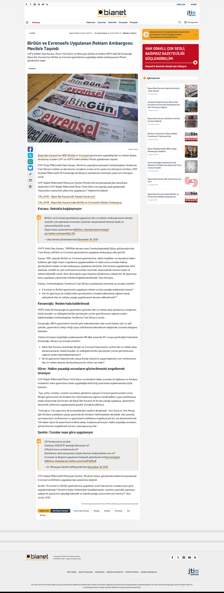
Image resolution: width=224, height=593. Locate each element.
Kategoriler (193, 22)
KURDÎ (194, 4)
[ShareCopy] (30, 174)
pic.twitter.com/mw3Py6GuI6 (80, 460)
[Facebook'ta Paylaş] (30, 149)
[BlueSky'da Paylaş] (30, 168)
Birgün (107, 511)
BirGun (43, 515)
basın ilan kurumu (81, 511)
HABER (32, 33)
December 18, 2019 (88, 239)
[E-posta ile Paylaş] (30, 180)
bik (128, 511)
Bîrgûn (97, 511)
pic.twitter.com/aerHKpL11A (59, 233)
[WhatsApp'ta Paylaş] (30, 161)
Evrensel (84, 155)
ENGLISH (181, 4)
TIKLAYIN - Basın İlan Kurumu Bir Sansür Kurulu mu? (67, 196)
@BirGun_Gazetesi (83, 229)
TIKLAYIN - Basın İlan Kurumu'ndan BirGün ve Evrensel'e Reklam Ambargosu (80, 202)
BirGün (71, 155)
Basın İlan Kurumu (47, 155)
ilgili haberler (153, 78)
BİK (65, 155)
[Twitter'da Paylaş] (30, 155)
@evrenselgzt (101, 229)
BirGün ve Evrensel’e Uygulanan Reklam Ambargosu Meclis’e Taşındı (80, 45)
